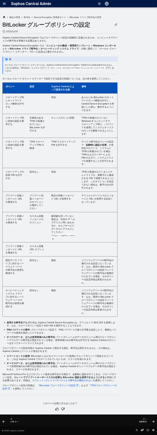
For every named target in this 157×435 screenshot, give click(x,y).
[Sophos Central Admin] (4, 17)
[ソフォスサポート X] (136, 430)
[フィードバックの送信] (153, 430)
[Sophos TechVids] (147, 430)
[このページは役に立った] (57, 409)
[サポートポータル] (142, 430)
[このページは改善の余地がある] (62, 409)
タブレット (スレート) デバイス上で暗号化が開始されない (62, 380)
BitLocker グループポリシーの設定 (57, 385)
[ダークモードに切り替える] (99, 4)
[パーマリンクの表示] (115, 24)
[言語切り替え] (107, 4)
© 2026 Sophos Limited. (13, 430)
